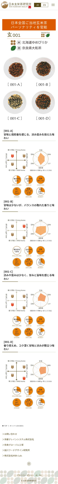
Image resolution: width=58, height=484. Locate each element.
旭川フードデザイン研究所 (17, 450)
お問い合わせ (10, 433)
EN (44, 4)
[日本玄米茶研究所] (16, 5)
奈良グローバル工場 (13, 444)
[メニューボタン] (53, 5)
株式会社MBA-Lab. (13, 455)
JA (37, 4)
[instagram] (29, 464)
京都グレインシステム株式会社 (19, 439)
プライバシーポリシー (25, 475)
